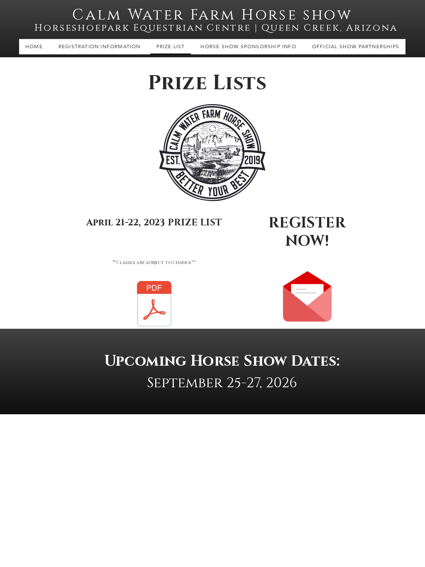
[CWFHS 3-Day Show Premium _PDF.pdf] (154, 305)
